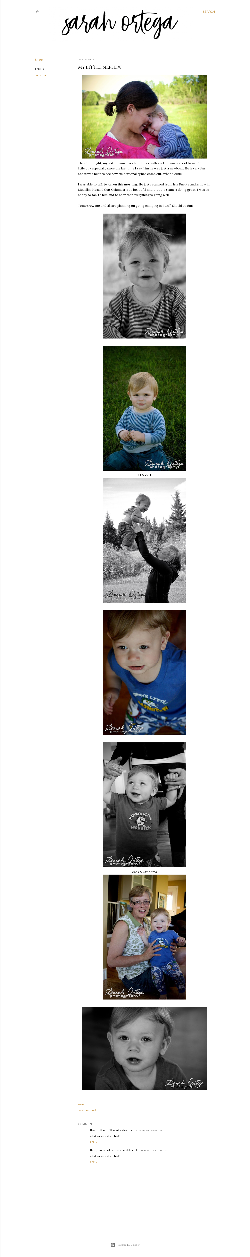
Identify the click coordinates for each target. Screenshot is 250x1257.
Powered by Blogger (128, 1244)
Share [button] (39, 59)
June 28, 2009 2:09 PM (153, 1150)
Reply (93, 1142)
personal (40, 75)
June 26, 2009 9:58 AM (149, 1130)
